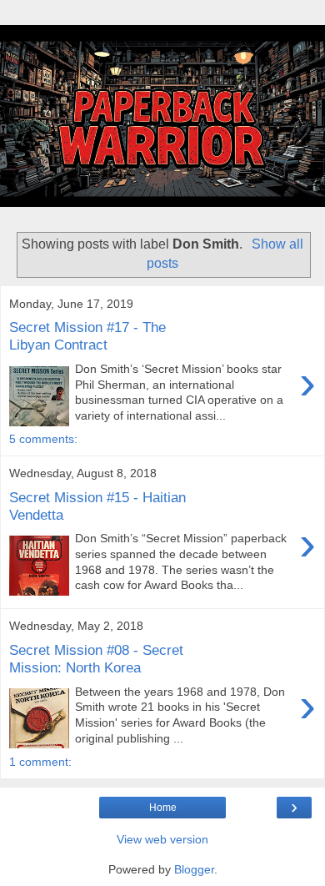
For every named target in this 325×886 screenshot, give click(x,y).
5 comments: (43, 439)
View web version (162, 839)
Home (163, 807)
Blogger (194, 869)
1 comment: (40, 761)
